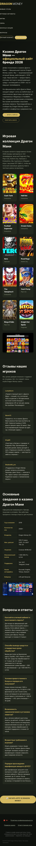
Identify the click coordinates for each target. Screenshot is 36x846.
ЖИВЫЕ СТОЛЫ (5, 9)
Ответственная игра (25, 825)
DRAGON (11, 3)
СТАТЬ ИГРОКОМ (21, 37)
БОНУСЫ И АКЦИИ (6, 28)
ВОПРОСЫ (3, 32)
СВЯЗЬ (2, 23)
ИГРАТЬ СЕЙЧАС (11, 114)
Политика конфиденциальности (22, 820)
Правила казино (9, 825)
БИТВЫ (2, 18)
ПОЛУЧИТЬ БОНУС (11, 120)
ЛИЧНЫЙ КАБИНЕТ (6, 37)
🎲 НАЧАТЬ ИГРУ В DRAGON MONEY (18, 799)
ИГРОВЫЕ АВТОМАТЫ (7, 14)
